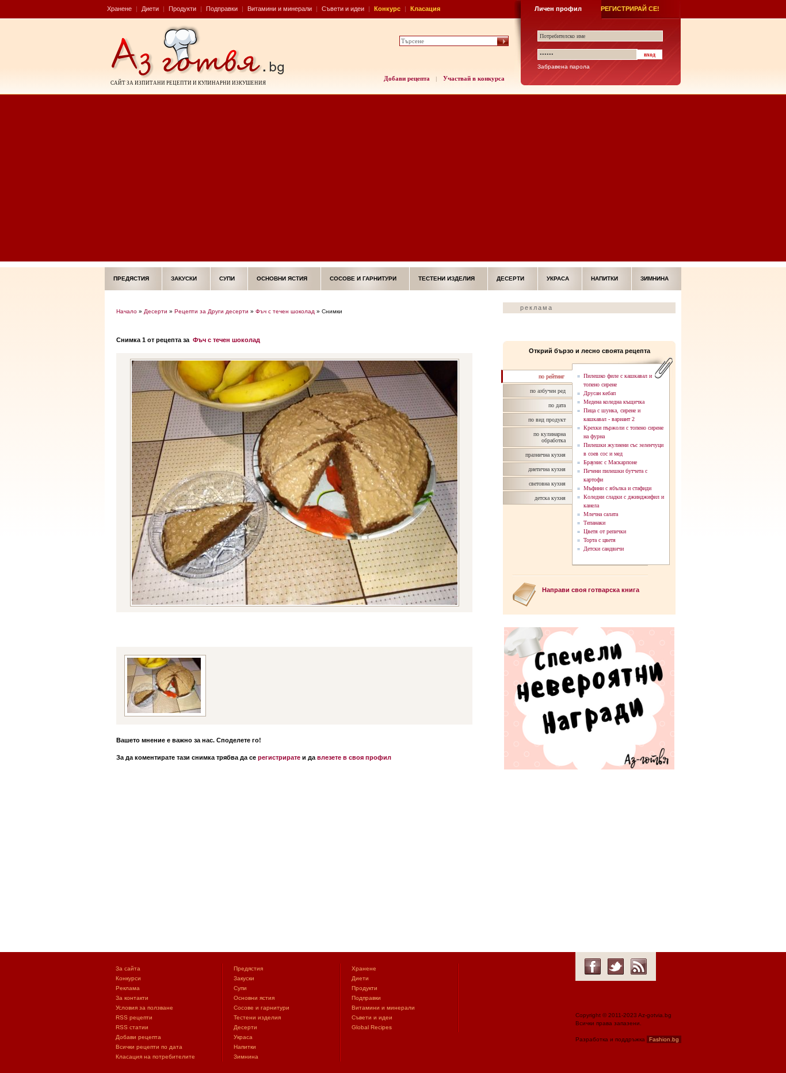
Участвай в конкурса (474, 78)
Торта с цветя (599, 540)
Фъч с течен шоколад (285, 311)
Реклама (128, 988)
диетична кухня (547, 469)
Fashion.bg (664, 1039)
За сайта (128, 968)
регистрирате (279, 757)
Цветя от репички (604, 531)
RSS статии (132, 1027)
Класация (425, 8)
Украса (558, 278)
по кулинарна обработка (549, 437)
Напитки (604, 278)
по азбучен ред (548, 391)
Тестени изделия (446, 278)
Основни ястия (282, 278)
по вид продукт (547, 419)
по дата (557, 405)
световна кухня (547, 483)
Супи (227, 278)
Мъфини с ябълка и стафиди (617, 488)
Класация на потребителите (155, 1056)
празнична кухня (545, 455)
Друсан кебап (599, 393)
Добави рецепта (407, 78)
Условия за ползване (144, 1007)
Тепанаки (594, 523)
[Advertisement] (393, 180)
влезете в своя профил (354, 757)
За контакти (132, 998)
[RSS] (638, 966)
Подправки (222, 8)
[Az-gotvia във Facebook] (592, 966)
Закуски (184, 278)
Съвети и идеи (343, 8)
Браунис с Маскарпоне (610, 462)
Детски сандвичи (603, 548)
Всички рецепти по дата (149, 1047)
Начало (126, 311)
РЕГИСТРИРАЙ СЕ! (630, 8)
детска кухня (550, 498)
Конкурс (387, 8)
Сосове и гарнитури (363, 278)
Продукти (182, 8)
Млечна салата (600, 514)
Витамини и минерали (279, 8)
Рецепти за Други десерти (211, 311)
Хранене (119, 8)
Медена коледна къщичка (613, 402)
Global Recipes (372, 1027)
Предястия (131, 278)
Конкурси (128, 978)
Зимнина (654, 278)
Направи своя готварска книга (590, 589)
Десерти (510, 278)
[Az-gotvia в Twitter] (615, 966)
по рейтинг (551, 376)
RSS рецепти (134, 1017)
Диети (150, 8)
